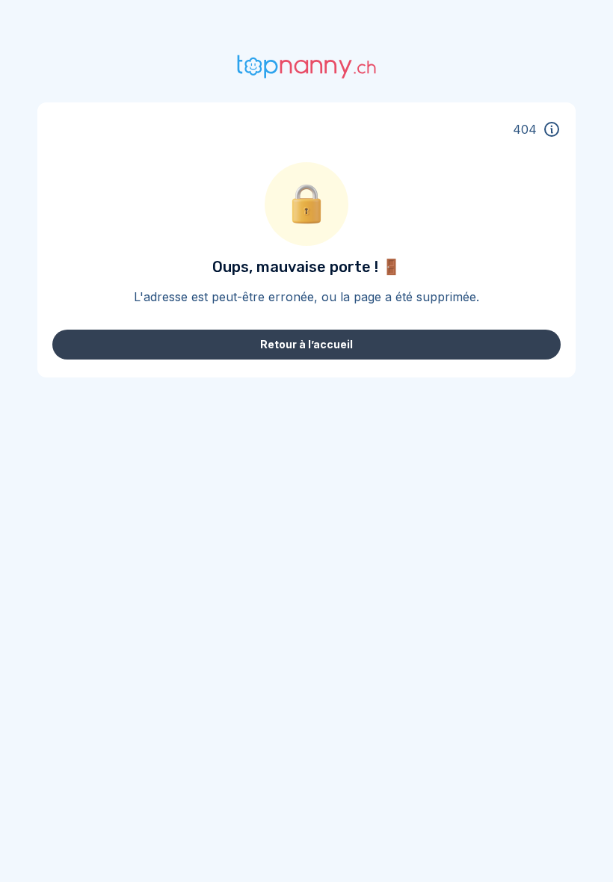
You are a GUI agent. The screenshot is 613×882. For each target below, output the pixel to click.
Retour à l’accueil (306, 344)
